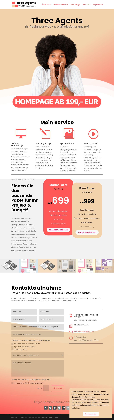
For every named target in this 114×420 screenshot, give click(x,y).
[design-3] (66, 272)
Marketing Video (20, 349)
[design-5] (85, 272)
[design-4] (28, 272)
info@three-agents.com (84, 331)
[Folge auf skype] (59, 408)
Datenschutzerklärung (38, 417)
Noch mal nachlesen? (34, 383)
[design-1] (104, 272)
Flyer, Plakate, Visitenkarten (24, 346)
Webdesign (75, 5)
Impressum (98, 5)
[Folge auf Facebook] (46, 408)
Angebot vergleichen (58, 230)
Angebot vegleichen (87, 232)
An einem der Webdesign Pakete (27, 344)
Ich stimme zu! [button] (90, 414)
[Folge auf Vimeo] (68, 408)
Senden (57, 388)
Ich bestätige (28, 383)
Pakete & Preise (61, 5)
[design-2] (9, 272)
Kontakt (86, 5)
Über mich (46, 5)
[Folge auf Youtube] (63, 408)
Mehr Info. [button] (76, 408)
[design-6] (47, 272)
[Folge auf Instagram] (50, 408)
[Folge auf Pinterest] (55, 408)
